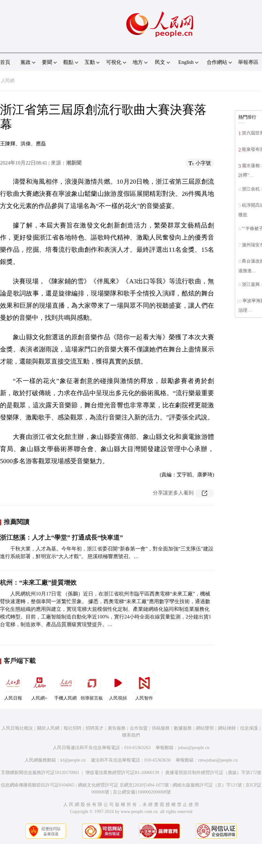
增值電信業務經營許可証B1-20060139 (122, 772)
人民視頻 (118, 698)
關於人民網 (48, 728)
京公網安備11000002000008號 (142, 792)
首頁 (5, 62)
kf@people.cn (73, 760)
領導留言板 (92, 698)
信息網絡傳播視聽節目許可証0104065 (37, 785)
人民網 (7, 80)
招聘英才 (95, 728)
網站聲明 (205, 728)
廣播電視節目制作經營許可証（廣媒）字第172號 (213, 772)
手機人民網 (65, 698)
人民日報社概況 (17, 728)
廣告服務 (117, 728)
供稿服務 (161, 728)
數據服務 (183, 728)
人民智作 (144, 698)
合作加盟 (139, 728)
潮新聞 (73, 162)
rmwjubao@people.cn (218, 760)
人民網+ (39, 698)
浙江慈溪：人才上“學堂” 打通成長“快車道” (61, 537)
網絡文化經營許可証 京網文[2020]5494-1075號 (123, 785)
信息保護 (249, 728)
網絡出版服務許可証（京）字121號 (207, 785)
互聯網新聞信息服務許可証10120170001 (40, 772)
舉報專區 (248, 62)
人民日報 (13, 698)
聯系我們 (131, 735)
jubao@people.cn (193, 747)
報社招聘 (72, 728)
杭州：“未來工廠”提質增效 (38, 582)
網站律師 (227, 728)
